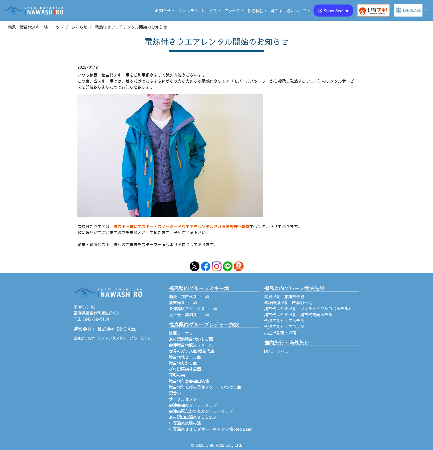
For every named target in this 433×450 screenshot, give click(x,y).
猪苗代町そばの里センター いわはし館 (205, 387)
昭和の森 (177, 375)
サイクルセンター (185, 399)
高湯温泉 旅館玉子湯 (284, 296)
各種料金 (255, 10)
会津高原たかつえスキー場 (193, 308)
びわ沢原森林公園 (185, 369)
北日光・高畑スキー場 (189, 314)
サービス (209, 10)
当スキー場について (288, 10)
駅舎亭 (175, 393)
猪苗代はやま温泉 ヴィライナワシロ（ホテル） (308, 308)
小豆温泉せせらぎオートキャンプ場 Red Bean (210, 429)
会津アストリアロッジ (284, 326)
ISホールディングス (103, 338)
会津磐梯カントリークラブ (193, 405)
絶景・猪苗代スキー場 (189, 296)
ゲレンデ (186, 10)
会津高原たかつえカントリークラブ (201, 411)
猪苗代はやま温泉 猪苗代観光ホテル (298, 314)
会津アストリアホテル (284, 320)
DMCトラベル (276, 351)
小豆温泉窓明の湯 (185, 423)
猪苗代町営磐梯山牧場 (189, 381)
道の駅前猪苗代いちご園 (191, 339)
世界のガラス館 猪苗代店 (191, 351)
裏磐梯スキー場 (183, 302)
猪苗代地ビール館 (185, 357)
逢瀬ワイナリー (183, 333)
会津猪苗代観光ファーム (191, 345)
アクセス (232, 10)
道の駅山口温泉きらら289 (192, 417)
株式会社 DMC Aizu (117, 329)
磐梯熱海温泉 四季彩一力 (288, 302)
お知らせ (163, 10)
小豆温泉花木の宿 (280, 332)
